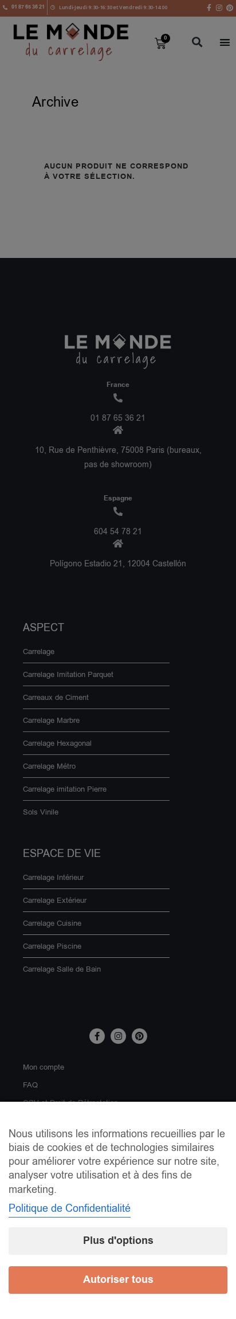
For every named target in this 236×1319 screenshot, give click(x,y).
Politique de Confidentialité (70, 1208)
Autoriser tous (118, 1280)
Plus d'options (118, 1241)
